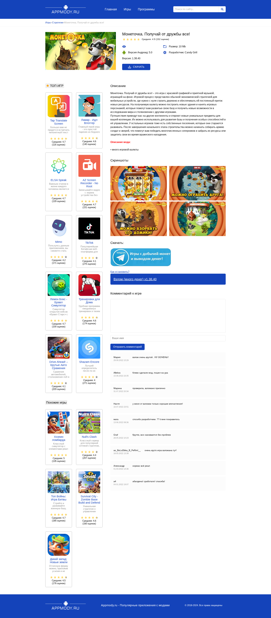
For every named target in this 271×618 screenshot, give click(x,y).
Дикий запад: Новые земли (58, 561)
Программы (146, 9)
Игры (127, 9)
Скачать (138, 67)
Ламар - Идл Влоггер (89, 121)
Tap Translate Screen (58, 122)
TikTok (89, 242)
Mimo (58, 241)
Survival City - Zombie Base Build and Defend (89, 499)
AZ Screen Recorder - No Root (89, 183)
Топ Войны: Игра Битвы (58, 498)
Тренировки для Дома (89, 301)
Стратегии (57, 22)
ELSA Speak (58, 180)
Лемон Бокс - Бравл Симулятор (58, 302)
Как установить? (119, 271)
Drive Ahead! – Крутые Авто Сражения (58, 365)
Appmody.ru (65, 9)
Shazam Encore (89, 361)
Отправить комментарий (127, 346)
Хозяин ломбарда (58, 438)
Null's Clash (89, 436)
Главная (111, 9)
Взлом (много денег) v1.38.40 (135, 279)
